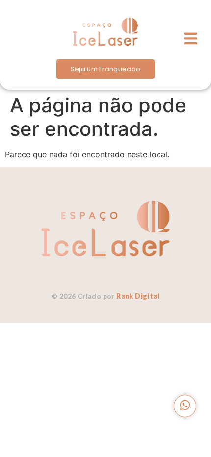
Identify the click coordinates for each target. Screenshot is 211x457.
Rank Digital (137, 296)
